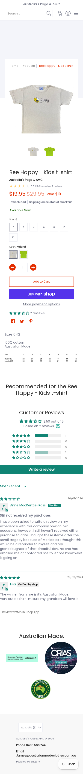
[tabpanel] (41, 349)
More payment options (41, 304)
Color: (17, 246)
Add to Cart (41, 281)
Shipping (35, 202)
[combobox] (25, 13)
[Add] (33, 267)
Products (28, 66)
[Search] (49, 13)
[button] (60, 13)
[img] (10, 499)
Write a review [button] (42, 469)
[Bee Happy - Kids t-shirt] (33, 152)
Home (14, 66)
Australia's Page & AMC (41, 4)
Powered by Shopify (28, 761)
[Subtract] (12, 267)
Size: (13, 219)
